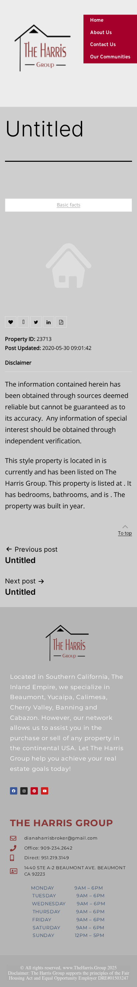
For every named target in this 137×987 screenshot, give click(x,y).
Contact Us (103, 45)
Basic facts (68, 204)
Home (96, 20)
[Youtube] (44, 791)
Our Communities (110, 57)
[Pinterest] (34, 791)
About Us (101, 33)
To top (125, 533)
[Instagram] (24, 791)
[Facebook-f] (13, 791)
